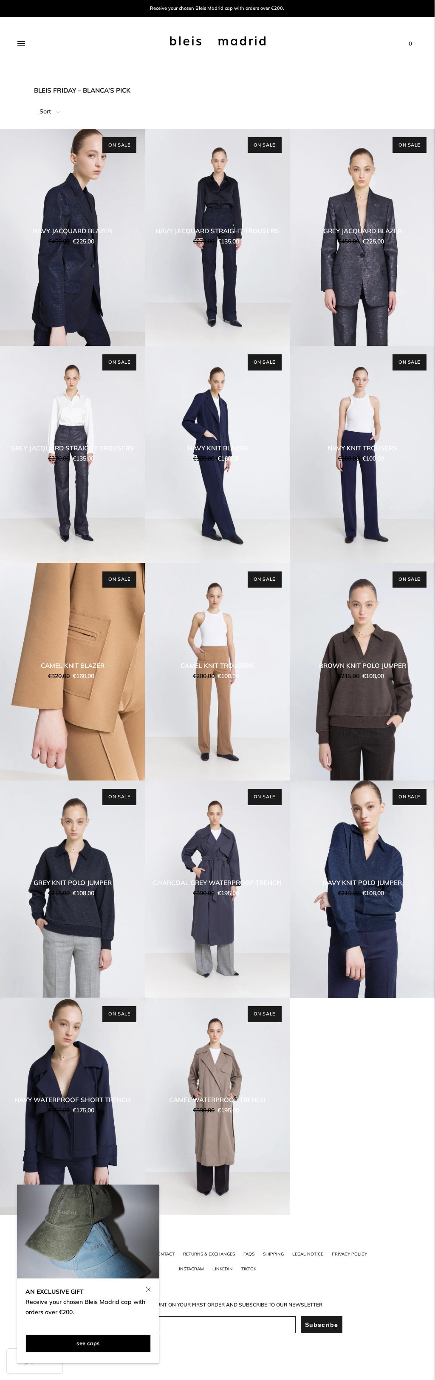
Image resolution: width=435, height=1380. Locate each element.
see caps (87, 1343)
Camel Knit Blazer (73, 666)
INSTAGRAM (191, 1269)
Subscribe (321, 1324)
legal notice (307, 1254)
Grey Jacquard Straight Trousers (72, 448)
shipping (273, 1254)
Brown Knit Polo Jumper (362, 666)
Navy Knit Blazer (217, 448)
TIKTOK (248, 1269)
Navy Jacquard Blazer (72, 231)
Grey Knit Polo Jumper (73, 883)
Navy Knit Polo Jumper (362, 883)
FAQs (248, 1254)
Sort (45, 111)
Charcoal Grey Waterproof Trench (217, 883)
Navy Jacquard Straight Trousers (217, 231)
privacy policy (349, 1254)
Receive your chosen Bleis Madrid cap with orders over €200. (217, 8)
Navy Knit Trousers (362, 448)
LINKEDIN (222, 1269)
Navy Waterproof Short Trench (72, 1100)
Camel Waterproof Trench (217, 1100)
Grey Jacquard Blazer (362, 231)
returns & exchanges (209, 1254)
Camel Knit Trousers (217, 666)
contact (164, 1254)
